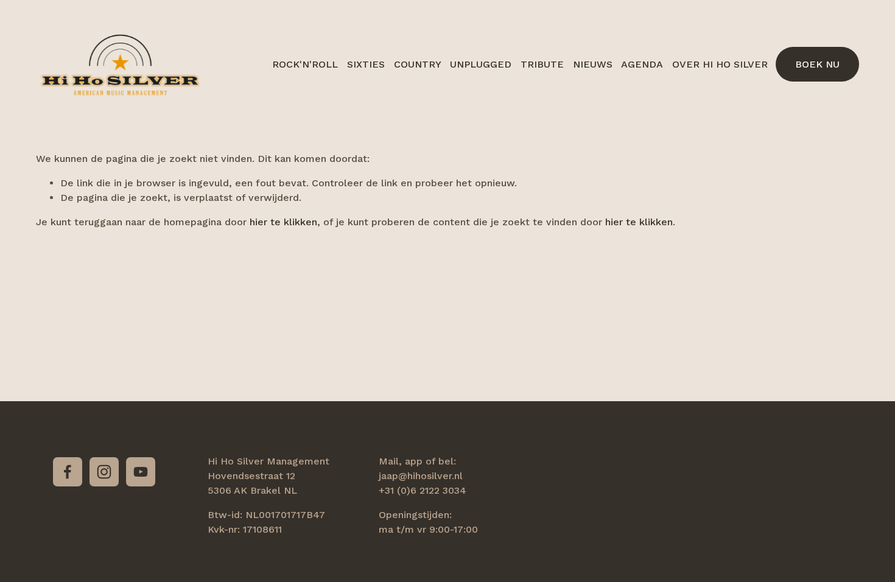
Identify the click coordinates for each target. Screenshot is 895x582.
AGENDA (642, 64)
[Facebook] (67, 471)
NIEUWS (592, 64)
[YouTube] (140, 471)
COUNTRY (417, 64)
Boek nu (817, 64)
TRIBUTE (542, 64)
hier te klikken (283, 222)
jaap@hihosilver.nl (421, 476)
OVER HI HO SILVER (720, 64)
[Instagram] (104, 471)
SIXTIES (366, 64)
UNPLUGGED (480, 64)
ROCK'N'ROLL (305, 64)
